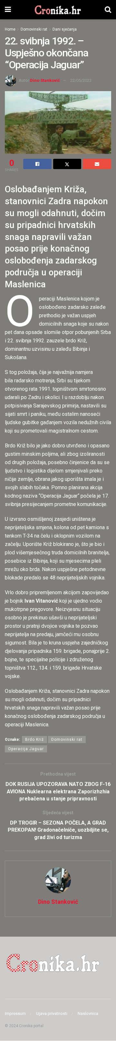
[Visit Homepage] (58, 9)
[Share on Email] (97, 164)
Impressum (15, 1013)
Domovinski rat (34, 29)
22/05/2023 (81, 80)
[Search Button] (108, 9)
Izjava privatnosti (51, 1013)
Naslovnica (88, 1013)
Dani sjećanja (65, 29)
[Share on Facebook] (37, 164)
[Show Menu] (8, 9)
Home (10, 29)
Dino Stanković (45, 80)
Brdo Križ (34, 739)
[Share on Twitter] (67, 164)
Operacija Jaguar (26, 749)
